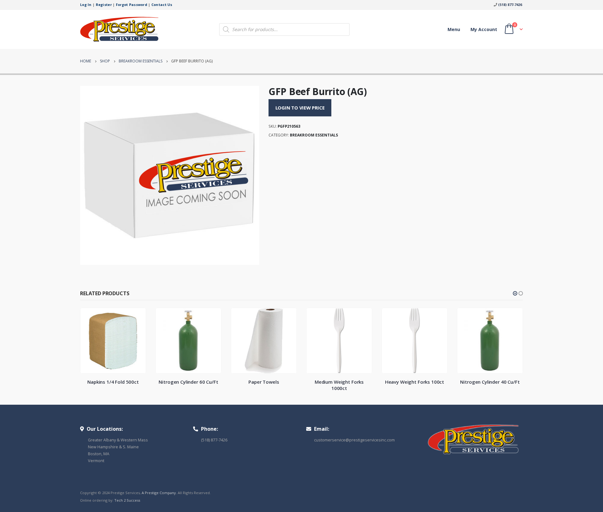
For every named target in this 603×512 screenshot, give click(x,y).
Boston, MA (98, 453)
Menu (454, 29)
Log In (86, 4)
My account (483, 29)
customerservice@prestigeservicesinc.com (354, 440)
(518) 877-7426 (510, 4)
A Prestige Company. (159, 492)
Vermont (96, 460)
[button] (515, 293)
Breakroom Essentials (314, 135)
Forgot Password (131, 4)
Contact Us (161, 4)
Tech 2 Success (127, 500)
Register (104, 4)
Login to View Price (300, 107)
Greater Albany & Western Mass (118, 440)
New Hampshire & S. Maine (113, 447)
